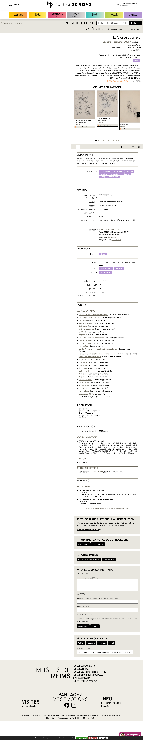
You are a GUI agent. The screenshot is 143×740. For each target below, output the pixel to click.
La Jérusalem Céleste (86, 394)
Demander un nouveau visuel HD (88, 530)
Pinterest (102, 643)
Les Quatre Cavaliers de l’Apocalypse (91, 338)
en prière (104, 174)
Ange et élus (83, 360)
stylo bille (118, 269)
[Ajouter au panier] (94, 91)
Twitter (81, 643)
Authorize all (82, 738)
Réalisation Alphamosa (51, 716)
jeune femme (118, 172)
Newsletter (105, 706)
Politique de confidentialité (111, 716)
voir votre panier (134, 29)
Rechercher (135, 23)
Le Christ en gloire (85, 371)
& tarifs (111, 703)
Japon (115, 237)
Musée (37, 15)
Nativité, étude (84, 346)
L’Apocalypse (83, 383)
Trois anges (83, 326)
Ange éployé (83, 374)
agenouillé (114, 174)
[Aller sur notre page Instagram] (73, 705)
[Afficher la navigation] (10, 5)
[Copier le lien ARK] (135, 652)
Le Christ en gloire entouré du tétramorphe (84, 121)
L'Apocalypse (105, 172)
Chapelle (94, 15)
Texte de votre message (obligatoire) (88, 578)
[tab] (96, 140)
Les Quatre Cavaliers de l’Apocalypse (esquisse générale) (98, 354)
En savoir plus (124, 6)
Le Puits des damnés (86, 340)
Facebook (91, 643)
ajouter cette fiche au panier (88, 559)
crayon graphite (106, 269)
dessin (136, 60)
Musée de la (56, 14)
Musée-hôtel (114, 15)
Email (112, 643)
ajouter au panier (117, 29)
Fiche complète (98, 544)
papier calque (105, 272)
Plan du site (50, 718)
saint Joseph (113, 177)
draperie (130, 172)
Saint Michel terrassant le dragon (90, 357)
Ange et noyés (84, 385)
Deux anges (124, 124)
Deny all (93, 738)
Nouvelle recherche (80, 23)
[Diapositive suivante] (138, 114)
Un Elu (81, 332)
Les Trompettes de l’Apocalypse (104, 119)
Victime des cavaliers (86, 323)
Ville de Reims (25, 716)
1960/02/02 (116, 240)
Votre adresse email (83, 606)
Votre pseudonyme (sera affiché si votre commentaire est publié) (97, 598)
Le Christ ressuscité (85, 380)
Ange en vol (83, 335)
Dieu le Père (83, 363)
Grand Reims (35, 716)
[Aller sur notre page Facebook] (66, 705)
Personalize (103, 738)
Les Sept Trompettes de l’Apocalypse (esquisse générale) (98, 349)
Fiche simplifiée (83, 544)
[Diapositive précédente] (75, 114)
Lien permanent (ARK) (83, 648)
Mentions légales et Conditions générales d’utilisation (80, 716)
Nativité (81, 388)
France (110, 237)
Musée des (18, 15)
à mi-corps (125, 174)
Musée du (76, 14)
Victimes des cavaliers (86, 329)
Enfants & (29, 706)
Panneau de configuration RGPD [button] (68, 718)
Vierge (103, 177)
